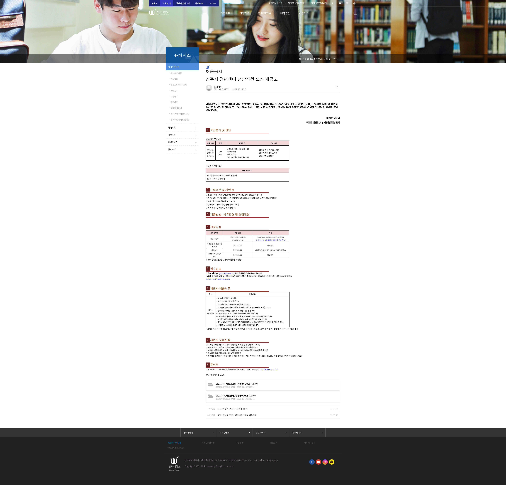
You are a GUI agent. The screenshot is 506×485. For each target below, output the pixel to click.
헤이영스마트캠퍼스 (297, 3)
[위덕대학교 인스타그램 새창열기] (325, 462)
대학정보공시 (309, 442)
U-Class (212, 3)
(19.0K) (236, 395)
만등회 (154, 3)
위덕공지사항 (182, 67)
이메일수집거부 (208, 442)
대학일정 (182, 135)
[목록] (337, 87)
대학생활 (285, 13)
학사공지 (173, 79)
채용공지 (173, 96)
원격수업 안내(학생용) (178, 113)
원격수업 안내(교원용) (178, 119)
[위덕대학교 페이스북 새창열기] (312, 462)
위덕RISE (199, 3)
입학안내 (167, 3)
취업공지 (173, 90)
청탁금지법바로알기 (175, 448)
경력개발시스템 (183, 3)
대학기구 (244, 13)
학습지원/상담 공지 (177, 84)
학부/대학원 (264, 13)
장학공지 (173, 102)
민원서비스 (182, 142)
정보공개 (182, 149)
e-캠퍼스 (303, 13)
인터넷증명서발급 (319, 3)
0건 (215, 89)
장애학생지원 (175, 108)
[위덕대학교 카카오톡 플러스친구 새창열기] (331, 462)
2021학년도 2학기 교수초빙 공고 (232, 408)
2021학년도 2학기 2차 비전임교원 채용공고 (237, 415)
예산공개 (239, 442)
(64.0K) (237, 383)
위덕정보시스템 (276, 3)
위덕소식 (182, 128)
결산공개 (274, 442)
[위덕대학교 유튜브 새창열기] (318, 462)
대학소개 (225, 13)
